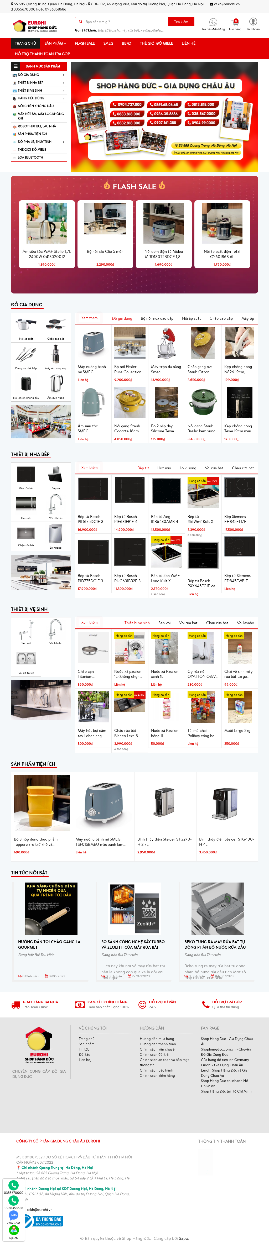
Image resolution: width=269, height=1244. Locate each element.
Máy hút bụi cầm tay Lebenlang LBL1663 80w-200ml (92, 733)
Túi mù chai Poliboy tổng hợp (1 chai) (202, 733)
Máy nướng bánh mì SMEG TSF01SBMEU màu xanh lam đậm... (99, 842)
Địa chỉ (13, 1238)
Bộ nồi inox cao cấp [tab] (157, 318)
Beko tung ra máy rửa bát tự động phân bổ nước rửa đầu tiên (215, 947)
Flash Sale (85, 43)
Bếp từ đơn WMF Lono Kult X (165, 578)
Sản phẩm (54, 43)
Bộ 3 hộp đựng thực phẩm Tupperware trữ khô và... (36, 842)
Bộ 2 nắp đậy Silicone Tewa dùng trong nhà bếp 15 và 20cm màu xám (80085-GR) (166, 428)
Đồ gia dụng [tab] (122, 318)
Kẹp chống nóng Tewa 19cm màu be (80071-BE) (238, 428)
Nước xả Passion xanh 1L (164, 674)
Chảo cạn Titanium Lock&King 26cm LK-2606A (92, 674)
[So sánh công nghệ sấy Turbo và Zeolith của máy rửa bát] (134, 909)
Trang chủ (25, 43)
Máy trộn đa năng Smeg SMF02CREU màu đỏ (166, 369)
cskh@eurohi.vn (226, 4)
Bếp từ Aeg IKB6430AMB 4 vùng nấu (164, 519)
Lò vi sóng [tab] (188, 467)
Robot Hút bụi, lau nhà (37, 126)
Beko (126, 43)
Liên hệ (188, 43)
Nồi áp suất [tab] (191, 318)
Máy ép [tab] (247, 318)
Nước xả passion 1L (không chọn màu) (127, 674)
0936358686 (55, 9)
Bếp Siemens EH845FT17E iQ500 (235, 519)
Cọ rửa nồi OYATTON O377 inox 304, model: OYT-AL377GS (202, 674)
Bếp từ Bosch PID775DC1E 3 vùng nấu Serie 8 (92, 578)
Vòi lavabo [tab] (245, 622)
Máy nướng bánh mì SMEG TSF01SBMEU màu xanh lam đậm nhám (92, 369)
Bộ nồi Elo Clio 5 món (105, 251)
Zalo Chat (13, 1223)
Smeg (108, 43)
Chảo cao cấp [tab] (221, 318)
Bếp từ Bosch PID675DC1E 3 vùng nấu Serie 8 (92, 519)
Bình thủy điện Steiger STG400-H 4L (226, 842)
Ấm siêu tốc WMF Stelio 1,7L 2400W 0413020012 (47, 254)
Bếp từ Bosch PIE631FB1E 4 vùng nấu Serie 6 (128, 519)
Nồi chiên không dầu (36, 106)
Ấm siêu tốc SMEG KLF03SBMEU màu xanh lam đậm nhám (90, 428)
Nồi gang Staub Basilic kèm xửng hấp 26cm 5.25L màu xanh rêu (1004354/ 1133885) (201, 428)
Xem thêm (89, 318)
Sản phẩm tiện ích (32, 134)
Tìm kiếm (181, 21)
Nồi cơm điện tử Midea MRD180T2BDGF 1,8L (163, 254)
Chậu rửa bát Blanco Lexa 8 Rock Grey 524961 (126, 733)
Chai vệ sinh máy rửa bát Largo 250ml (238, 674)
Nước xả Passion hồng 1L (164, 733)
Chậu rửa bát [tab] (243, 467)
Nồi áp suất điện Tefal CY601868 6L (222, 254)
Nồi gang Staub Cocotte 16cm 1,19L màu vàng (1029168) (127, 428)
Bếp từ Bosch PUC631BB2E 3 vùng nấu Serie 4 (128, 578)
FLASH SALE (134, 186)
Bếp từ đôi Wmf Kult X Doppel (200, 519)
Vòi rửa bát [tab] (214, 467)
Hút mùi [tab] (164, 467)
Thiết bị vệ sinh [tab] (137, 622)
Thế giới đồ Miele (156, 43)
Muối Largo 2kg (237, 730)
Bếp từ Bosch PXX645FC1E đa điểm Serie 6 (201, 583)
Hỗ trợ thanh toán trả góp (42, 53)
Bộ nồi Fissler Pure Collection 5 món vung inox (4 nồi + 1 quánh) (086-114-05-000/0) (129, 369)
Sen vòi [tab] (164, 622)
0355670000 (24, 9)
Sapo (183, 1238)
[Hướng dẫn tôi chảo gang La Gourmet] (51, 909)
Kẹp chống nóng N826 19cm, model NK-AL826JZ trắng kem (238, 369)
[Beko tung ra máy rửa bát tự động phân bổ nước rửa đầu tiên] (218, 909)
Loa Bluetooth (30, 157)
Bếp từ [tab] (143, 467)
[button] (253, 23)
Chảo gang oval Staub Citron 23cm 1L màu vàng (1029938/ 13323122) (203, 369)
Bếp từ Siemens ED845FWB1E (237, 578)
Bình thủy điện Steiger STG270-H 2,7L (164, 842)
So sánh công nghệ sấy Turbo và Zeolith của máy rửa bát (133, 944)
